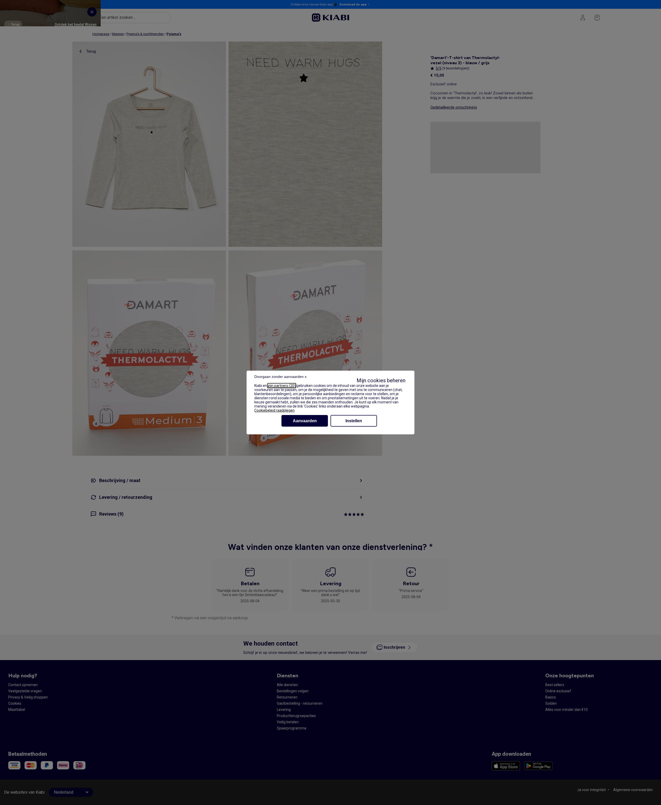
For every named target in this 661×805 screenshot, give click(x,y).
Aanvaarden (305, 421)
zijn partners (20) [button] (282, 386)
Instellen (353, 421)
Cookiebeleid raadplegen (274, 410)
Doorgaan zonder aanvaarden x (280, 377)
